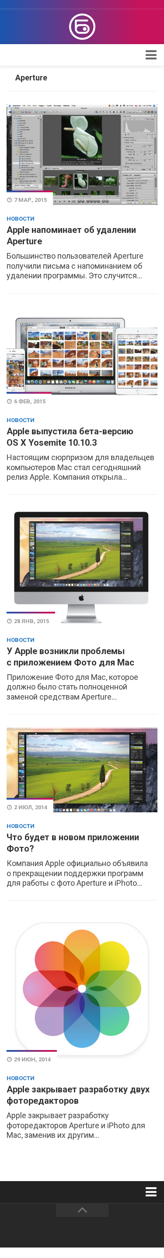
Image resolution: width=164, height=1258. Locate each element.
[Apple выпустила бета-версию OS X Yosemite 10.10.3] (82, 357)
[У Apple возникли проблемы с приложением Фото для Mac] (82, 567)
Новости (21, 218)
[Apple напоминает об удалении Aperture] (82, 154)
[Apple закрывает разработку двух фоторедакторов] (82, 989)
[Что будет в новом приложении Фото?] (82, 770)
